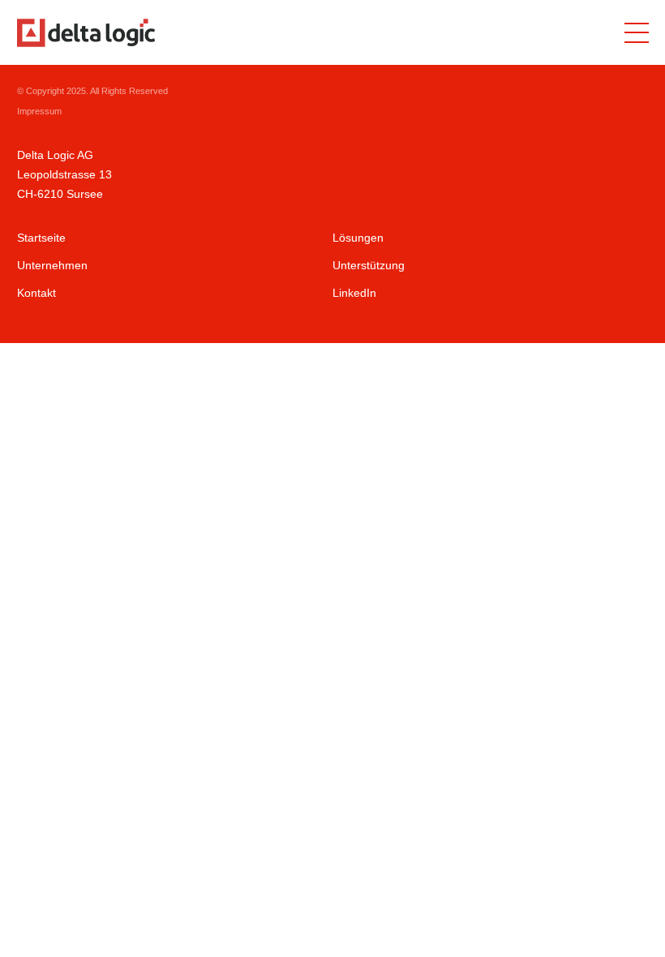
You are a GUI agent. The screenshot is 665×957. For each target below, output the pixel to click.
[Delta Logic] (86, 33)
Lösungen (358, 237)
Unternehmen (52, 265)
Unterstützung (368, 265)
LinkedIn (354, 292)
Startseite (41, 237)
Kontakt (36, 292)
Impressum (39, 111)
